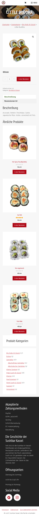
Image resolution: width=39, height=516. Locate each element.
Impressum (5, 510)
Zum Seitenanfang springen (28, 510)
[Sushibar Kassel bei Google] (8, 497)
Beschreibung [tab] (10, 97)
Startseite (5, 25)
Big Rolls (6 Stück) (28, 25)
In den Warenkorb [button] (19, 172)
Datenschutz (14, 510)
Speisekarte (15, 25)
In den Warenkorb (24, 79)
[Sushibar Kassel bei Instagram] (17, 497)
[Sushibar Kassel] (3, 2)
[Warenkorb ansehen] (25, 2)
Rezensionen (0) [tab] (10, 101)
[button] (33, 36)
